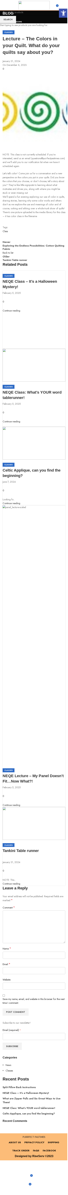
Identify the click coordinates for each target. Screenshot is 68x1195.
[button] (63, 13)
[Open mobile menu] (8, 5)
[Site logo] (34, 5)
